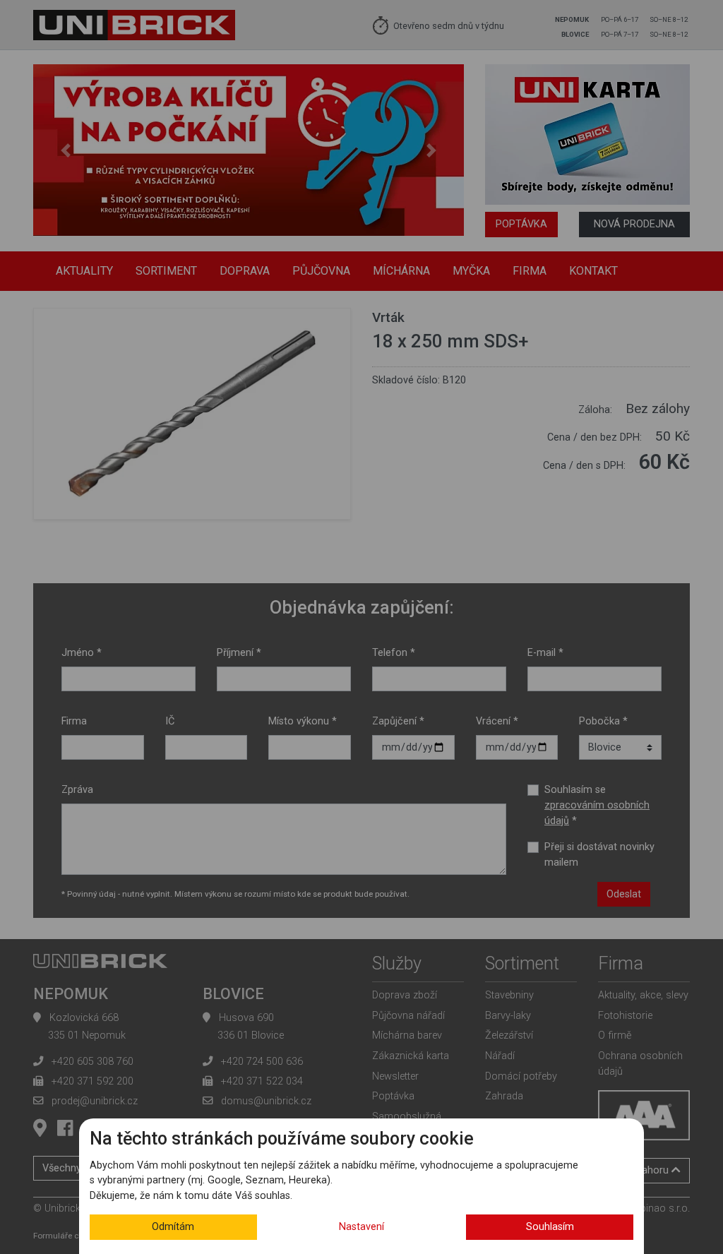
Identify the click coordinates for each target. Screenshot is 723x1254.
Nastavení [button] (361, 1227)
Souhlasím (550, 1227)
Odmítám (173, 1227)
